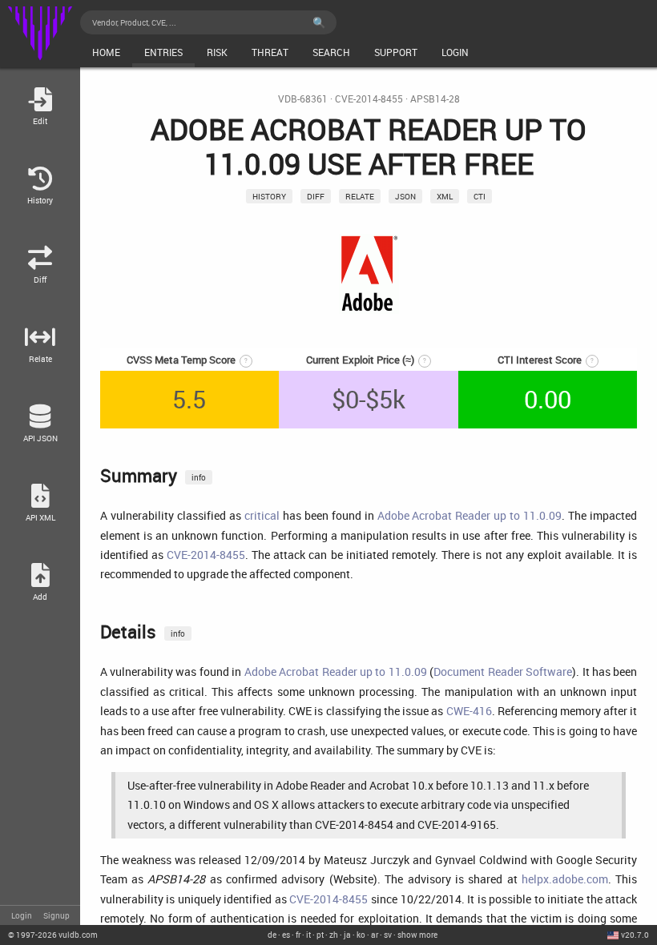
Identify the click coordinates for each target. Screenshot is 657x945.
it (308, 934)
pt (320, 934)
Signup (56, 915)
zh (333, 934)
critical (262, 515)
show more (417, 934)
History (269, 196)
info (198, 477)
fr (298, 934)
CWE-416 (469, 710)
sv (388, 934)
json (405, 196)
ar (374, 934)
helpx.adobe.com (565, 879)
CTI (480, 196)
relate (359, 196)
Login (21, 915)
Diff (315, 196)
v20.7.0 (635, 934)
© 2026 (53, 934)
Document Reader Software (502, 671)
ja (347, 934)
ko (361, 934)
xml (445, 196)
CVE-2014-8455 (369, 99)
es (286, 934)
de (272, 934)
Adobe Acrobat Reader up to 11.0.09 (469, 515)
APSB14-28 (435, 99)
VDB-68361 (303, 99)
